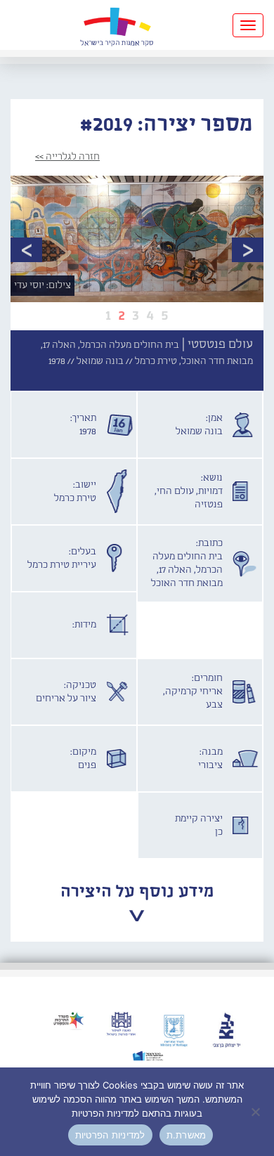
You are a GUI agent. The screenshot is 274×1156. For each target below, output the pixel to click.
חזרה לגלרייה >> (67, 156)
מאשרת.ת (187, 1135)
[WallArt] (116, 25)
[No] (256, 1112)
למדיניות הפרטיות (110, 1135)
